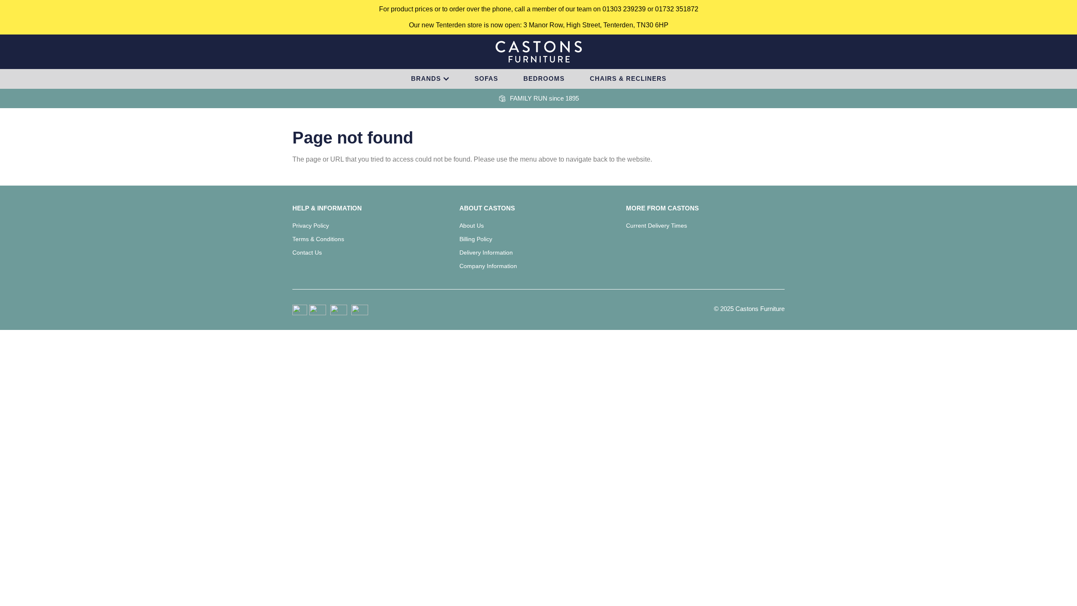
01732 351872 (676, 9)
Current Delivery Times (656, 225)
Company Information (488, 266)
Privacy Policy (310, 225)
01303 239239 (624, 9)
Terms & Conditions (318, 239)
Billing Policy (475, 239)
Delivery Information (486, 252)
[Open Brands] (446, 79)
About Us (471, 225)
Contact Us (307, 252)
